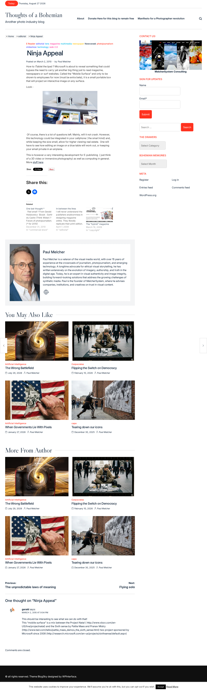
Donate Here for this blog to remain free (111, 18)
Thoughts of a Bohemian (33, 15)
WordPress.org (147, 195)
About (80, 18)
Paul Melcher (64, 61)
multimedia (66, 44)
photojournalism (105, 44)
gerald (25, 609)
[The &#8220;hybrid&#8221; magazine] (99, 214)
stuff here (38, 162)
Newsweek (90, 44)
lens (47, 44)
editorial (40, 44)
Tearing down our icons (87, 427)
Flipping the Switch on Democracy (94, 368)
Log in (175, 179)
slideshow (31, 47)
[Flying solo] (203, 345)
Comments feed (181, 187)
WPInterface (69, 676)
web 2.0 (53, 47)
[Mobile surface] (70, 92)
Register (144, 179)
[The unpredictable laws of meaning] (3, 345)
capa (74, 423)
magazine (55, 44)
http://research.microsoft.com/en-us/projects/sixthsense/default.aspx (86, 633)
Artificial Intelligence (15, 364)
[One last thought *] (41, 219)
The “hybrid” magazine (97, 224)
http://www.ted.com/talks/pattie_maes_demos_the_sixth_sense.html (60, 629)
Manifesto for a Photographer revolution (161, 18)
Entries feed (146, 187)
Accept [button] (160, 687)
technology (43, 47)
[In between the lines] (71, 219)
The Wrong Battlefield (19, 368)
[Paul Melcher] (25, 272)
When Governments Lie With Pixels (28, 427)
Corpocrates (78, 364)
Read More (172, 686)
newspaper (78, 44)
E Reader (30, 44)
